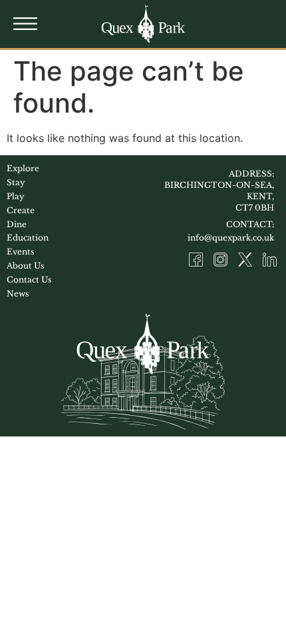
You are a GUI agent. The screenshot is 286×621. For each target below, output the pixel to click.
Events (20, 252)
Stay (16, 182)
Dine (17, 224)
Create (21, 210)
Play (16, 196)
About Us (25, 266)
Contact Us (29, 280)
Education (28, 238)
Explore (23, 168)
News (18, 294)
